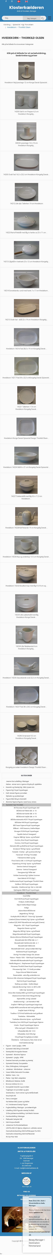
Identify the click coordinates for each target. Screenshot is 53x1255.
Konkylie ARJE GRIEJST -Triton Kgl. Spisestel (26, 916)
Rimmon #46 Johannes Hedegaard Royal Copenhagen (26, 978)
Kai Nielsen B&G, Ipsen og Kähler (17, 1102)
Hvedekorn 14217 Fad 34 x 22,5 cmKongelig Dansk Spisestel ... (26, 378)
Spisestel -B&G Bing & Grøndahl (17, 1049)
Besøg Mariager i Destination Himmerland (37, 1242)
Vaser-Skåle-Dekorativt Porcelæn (17, 1072)
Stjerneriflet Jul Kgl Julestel (26, 999)
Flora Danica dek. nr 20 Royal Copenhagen (27, 861)
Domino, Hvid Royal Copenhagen (26, 843)
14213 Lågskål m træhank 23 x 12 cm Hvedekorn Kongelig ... (26, 262)
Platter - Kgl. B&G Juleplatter (16, 1078)
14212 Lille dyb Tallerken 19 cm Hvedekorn (26, 204)
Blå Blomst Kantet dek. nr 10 (26, 814)
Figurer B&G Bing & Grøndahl (16, 799)
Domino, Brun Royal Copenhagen (26, 840)
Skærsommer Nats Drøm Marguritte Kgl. (26, 996)
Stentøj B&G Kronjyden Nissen (16, 1052)
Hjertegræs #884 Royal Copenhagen (26, 890)
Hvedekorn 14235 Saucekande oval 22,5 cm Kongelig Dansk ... (26, 678)
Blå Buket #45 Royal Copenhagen (26, 822)
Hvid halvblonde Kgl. (26, 1043)
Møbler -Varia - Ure (12, 1075)
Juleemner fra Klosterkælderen (17, 1125)
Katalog (7, 24)
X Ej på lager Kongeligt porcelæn (26, 1037)
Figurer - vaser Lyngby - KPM (16, 1046)
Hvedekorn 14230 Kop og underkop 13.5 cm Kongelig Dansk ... (26, 557)
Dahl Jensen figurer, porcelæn (16, 793)
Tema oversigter (11, 1099)
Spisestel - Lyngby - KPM (14, 1057)
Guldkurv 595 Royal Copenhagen (26, 884)
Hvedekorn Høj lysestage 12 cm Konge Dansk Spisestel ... (26, 83)
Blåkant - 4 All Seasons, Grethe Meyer (26, 828)
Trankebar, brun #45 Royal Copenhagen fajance (26, 1022)
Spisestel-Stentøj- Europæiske (16, 1063)
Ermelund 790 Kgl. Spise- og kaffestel (26, 849)
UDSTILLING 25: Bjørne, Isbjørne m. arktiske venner (24, 1128)
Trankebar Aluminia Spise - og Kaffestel (26, 1019)
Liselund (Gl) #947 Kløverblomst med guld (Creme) (26, 922)
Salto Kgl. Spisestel (26, 990)
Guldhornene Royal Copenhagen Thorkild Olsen (26, 881)
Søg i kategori (31, 18)
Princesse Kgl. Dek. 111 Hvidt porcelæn (26, 969)
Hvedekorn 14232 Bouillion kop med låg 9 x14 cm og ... (26, 586)
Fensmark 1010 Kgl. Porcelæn (26, 855)
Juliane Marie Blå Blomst (26, 911)
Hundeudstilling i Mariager (15, 1116)
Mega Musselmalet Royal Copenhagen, (26, 934)
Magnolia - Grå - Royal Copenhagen (26, 925)
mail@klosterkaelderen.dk (29, 1168)
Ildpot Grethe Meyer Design (26, 905)
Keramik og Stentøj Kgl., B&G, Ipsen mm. (20, 787)
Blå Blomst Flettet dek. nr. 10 (26, 811)
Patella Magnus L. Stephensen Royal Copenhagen (26, 963)
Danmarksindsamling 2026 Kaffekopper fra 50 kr (23, 1131)
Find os (26, 1192)
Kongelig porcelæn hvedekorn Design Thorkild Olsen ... (26, 767)
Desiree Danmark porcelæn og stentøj (19, 1060)
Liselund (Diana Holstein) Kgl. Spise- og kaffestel (26, 919)
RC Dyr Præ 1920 (12, 1137)
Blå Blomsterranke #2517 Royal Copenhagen (26, 819)
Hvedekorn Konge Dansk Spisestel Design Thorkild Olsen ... (26, 438)
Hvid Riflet (26, 896)
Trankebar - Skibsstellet (26, 1016)
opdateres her (38, 1212)
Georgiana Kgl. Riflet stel (26, 872)
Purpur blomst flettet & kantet (26, 972)
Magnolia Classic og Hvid (27, 928)
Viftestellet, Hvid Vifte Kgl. (26, 1034)
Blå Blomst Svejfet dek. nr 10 (26, 817)
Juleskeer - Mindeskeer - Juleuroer (18, 1069)
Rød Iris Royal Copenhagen (26, 981)
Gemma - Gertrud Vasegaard (26, 869)
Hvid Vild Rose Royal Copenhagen (26, 899)
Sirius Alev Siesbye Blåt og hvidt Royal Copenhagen (26, 993)
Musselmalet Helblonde (26, 946)
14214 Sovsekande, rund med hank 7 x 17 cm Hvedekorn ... (26, 291)
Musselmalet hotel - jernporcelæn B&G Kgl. (26, 949)
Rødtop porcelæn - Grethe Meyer (26, 984)
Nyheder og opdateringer (15, 796)
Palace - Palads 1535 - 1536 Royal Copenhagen (26, 957)
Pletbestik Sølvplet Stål (14, 1119)
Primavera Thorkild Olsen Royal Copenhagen (26, 966)
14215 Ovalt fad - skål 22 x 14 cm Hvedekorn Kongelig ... (26, 320)
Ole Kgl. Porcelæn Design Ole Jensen (26, 955)
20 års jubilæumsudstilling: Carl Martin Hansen (22, 1113)
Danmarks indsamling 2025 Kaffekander (20, 1134)
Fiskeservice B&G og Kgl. (26, 858)
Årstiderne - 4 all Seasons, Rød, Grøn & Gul (26, 1040)
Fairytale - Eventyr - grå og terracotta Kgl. (26, 852)
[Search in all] (42, 18)
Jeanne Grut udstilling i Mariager (17, 781)
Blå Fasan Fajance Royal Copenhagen (26, 825)
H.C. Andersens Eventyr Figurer (17, 1104)
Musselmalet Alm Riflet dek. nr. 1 (26, 940)
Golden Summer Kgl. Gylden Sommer (26, 875)
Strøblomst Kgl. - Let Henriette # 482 (26, 1002)
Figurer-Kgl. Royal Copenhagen (17, 790)
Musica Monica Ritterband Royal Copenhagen (26, 937)
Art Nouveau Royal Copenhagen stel (26, 808)
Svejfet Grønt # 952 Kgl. (26, 1010)
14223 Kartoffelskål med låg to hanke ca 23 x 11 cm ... (26, 233)
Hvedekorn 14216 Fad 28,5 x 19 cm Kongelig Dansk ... (26, 349)
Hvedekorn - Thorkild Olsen (26, 893)
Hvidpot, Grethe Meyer (26, 902)
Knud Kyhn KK (11, 1096)
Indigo (26, 908)
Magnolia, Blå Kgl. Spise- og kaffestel (26, 931)
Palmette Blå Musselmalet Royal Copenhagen (26, 960)
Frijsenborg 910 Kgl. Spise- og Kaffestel (26, 864)
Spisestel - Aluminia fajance (16, 1054)
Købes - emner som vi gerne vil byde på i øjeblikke (24, 784)
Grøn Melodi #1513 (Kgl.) (26, 878)
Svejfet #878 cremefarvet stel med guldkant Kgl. (26, 1007)
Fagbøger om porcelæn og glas (17, 1090)
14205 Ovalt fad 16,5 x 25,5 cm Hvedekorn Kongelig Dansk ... (26, 175)
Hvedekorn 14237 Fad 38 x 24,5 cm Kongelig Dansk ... (26, 707)
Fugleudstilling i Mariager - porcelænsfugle (21, 1107)
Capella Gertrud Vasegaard (26, 834)
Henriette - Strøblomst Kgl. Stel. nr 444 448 (26, 887)
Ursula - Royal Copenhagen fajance (26, 1025)
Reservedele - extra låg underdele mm (26, 975)
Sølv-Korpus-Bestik (13, 1122)
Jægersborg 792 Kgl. (26, 914)
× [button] (50, 1198)
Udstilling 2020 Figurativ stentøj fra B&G (20, 1110)
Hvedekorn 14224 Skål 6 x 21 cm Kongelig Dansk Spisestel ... (26, 467)
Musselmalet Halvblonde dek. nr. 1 (26, 943)
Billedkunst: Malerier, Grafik (15, 1081)
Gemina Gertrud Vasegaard (26, 866)
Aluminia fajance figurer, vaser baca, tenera (21, 802)
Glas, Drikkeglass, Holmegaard (17, 1066)
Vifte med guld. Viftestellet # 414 (26, 1028)
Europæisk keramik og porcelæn (17, 1087)
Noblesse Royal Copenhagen (26, 952)
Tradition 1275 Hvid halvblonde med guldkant (26, 1013)
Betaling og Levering (26, 1195)
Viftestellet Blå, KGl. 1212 (26, 1031)
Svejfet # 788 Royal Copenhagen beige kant (26, 1005)
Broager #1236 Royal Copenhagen (26, 831)
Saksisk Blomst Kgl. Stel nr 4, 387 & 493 (27, 987)
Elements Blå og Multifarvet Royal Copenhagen (26, 846)
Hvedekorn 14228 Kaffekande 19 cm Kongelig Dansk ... (26, 528)
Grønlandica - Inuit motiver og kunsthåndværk (22, 1093)
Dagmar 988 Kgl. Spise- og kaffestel (26, 837)
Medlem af (27, 1173)
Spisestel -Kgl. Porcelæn (23, 24)
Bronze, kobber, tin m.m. (14, 1084)
